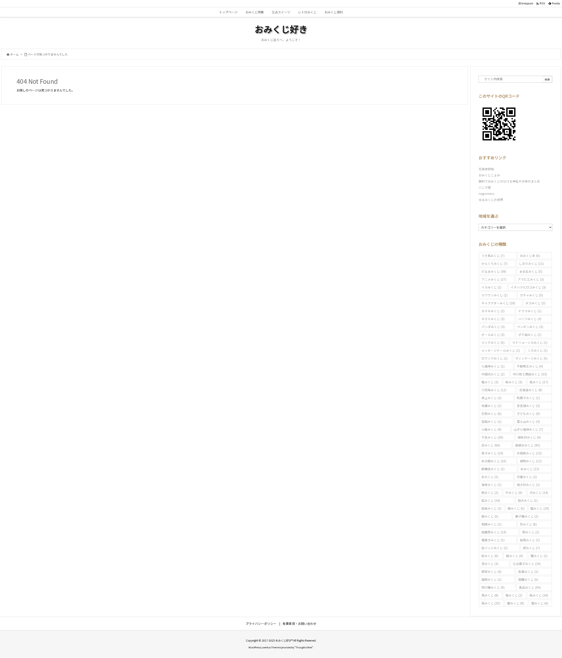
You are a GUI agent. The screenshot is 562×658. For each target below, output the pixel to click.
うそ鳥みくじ (492, 255)
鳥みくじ (490, 603)
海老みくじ (491, 484)
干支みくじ (492, 437)
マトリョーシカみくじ (530, 342)
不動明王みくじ (530, 366)
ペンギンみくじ (530, 327)
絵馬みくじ (530, 540)
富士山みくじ (528, 421)
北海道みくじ (530, 390)
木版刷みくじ (529, 453)
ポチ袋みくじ (529, 334)
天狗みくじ (491, 413)
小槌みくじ (491, 429)
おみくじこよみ (489, 175)
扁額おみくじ (527, 445)
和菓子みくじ (528, 398)
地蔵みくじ (491, 405)
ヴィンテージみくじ (531, 358)
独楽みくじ (491, 508)
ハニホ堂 (485, 187)
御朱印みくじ (529, 437)
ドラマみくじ (529, 311)
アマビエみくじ (531, 279)
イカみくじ (491, 287)
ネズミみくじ (492, 319)
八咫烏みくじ (493, 390)
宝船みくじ (491, 421)
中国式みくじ (492, 374)
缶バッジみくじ (494, 548)
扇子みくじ (492, 453)
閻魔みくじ (528, 579)
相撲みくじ (491, 524)
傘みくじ (513, 382)
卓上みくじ (491, 398)
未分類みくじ (493, 461)
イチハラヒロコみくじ (528, 287)
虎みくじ (531, 548)
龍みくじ (539, 603)
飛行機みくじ (492, 587)
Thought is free (304, 647)
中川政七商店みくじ (530, 374)
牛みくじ (513, 492)
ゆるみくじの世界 (491, 199)
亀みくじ (489, 382)
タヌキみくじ (492, 311)
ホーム (14, 54)
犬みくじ (539, 492)
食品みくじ (530, 587)
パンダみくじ (493, 327)
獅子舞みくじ (526, 516)
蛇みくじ (489, 556)
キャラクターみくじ (498, 303)
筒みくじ (530, 532)
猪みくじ (516, 508)
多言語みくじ (528, 405)
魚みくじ (539, 595)
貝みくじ (489, 563)
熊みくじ (489, 492)
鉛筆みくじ (528, 571)
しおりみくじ (531, 263)
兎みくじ (539, 382)
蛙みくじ (514, 556)
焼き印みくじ (528, 484)
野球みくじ (491, 571)
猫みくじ (539, 508)
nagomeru (486, 193)
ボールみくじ (492, 334)
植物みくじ (531, 461)
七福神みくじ (492, 366)
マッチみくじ (492, 342)
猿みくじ (489, 516)
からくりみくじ (494, 263)
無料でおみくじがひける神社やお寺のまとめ (509, 181)
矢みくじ (528, 524)
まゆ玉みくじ (530, 271)
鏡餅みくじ (491, 579)
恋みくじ (490, 445)
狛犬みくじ (528, 500)
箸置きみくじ (492, 540)
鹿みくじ (515, 603)
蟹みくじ (539, 556)
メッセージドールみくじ (500, 350)
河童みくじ (527, 477)
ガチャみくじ (531, 295)
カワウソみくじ (494, 295)
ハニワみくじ (529, 319)
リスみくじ (538, 350)
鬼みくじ (513, 595)
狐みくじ (490, 500)
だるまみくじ (493, 271)
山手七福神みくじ (528, 429)
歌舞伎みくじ (492, 469)
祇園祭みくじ (493, 532)
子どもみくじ (528, 413)
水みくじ (530, 469)
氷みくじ (489, 477)
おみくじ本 (530, 255)
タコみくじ (535, 303)
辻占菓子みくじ (527, 563)
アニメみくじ (493, 279)
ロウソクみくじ (494, 358)
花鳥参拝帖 (486, 169)
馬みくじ (489, 595)
